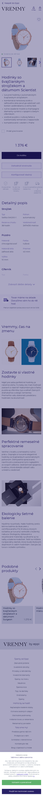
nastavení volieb (22, 774)
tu (34, 776)
